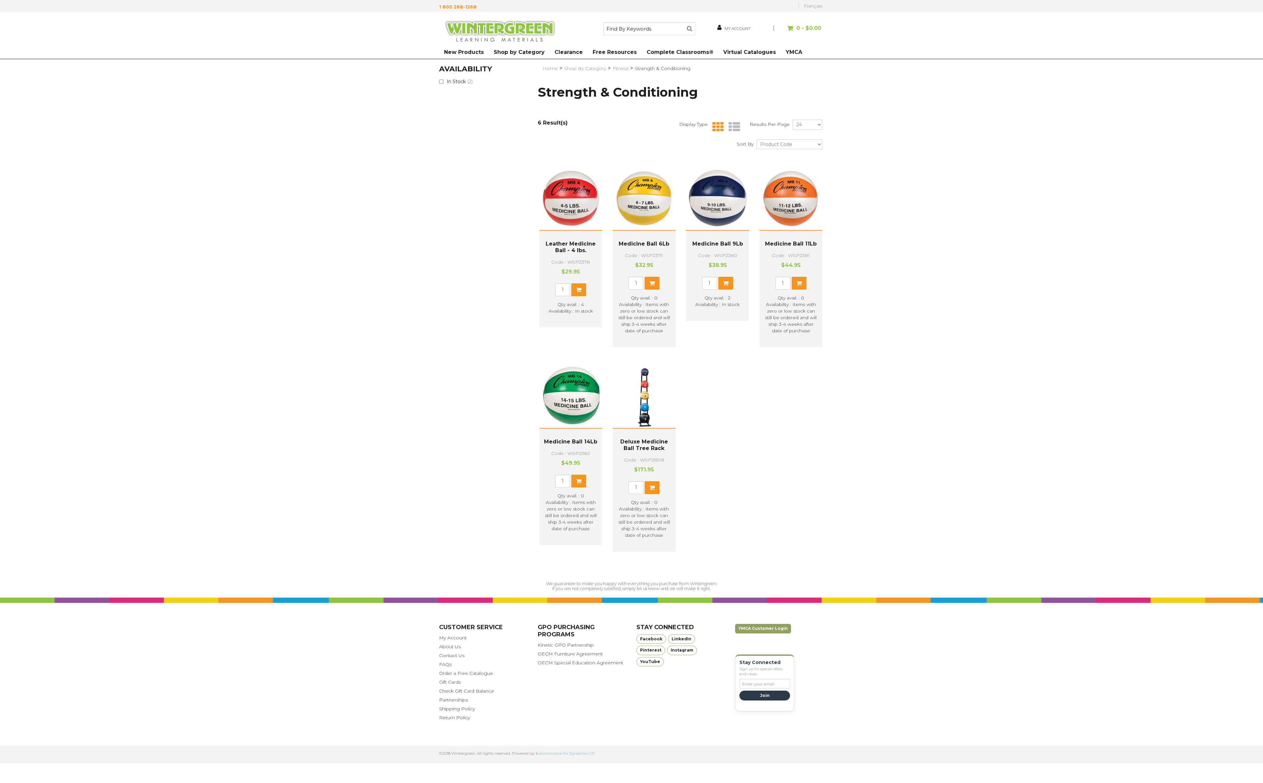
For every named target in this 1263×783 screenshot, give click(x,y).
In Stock (460, 81)
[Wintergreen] (500, 32)
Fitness (620, 68)
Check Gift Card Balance (466, 691)
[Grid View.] (716, 127)
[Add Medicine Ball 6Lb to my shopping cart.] (652, 283)
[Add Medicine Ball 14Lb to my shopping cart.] (578, 481)
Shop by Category (519, 52)
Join (765, 695)
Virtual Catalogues (749, 52)
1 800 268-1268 (458, 7)
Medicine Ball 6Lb (644, 244)
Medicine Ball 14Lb (570, 442)
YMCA (794, 52)
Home (550, 68)
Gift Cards (450, 682)
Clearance (569, 52)
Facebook (651, 638)
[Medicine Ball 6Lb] (644, 198)
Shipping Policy (457, 709)
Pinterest (650, 650)
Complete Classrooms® (680, 52)
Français (813, 6)
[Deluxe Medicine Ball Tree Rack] (644, 396)
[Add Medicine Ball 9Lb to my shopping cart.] (725, 283)
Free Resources (615, 52)
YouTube (650, 661)
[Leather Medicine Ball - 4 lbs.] (570, 198)
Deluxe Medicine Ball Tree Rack (644, 445)
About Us (450, 647)
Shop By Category (585, 68)
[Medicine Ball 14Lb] (570, 396)
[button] (798, 31)
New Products (464, 52)
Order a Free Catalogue (466, 673)
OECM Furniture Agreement (570, 654)
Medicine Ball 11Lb (791, 244)
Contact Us (451, 655)
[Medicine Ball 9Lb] (717, 198)
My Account (453, 638)
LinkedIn (681, 638)
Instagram (682, 650)
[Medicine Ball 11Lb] (790, 198)
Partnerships (453, 700)
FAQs (445, 664)
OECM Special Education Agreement (580, 663)
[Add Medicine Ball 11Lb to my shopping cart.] (799, 283)
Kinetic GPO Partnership (566, 645)
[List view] (732, 127)
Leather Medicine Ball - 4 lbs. (571, 247)
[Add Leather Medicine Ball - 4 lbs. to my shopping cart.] (578, 289)
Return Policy (454, 718)
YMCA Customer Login (763, 628)
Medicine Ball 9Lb (717, 244)
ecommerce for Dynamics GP (567, 753)
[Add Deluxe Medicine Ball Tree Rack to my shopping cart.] (652, 487)
